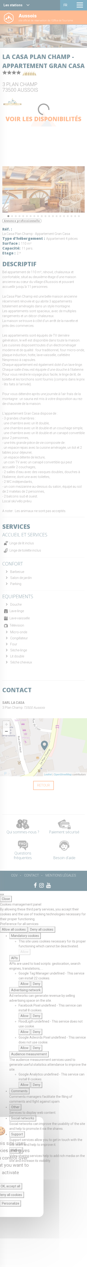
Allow (24, 952)
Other (15, 1107)
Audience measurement (29, 1054)
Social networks (22, 1118)
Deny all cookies (41, 929)
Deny (36, 984)
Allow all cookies (14, 929)
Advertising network (26, 990)
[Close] (2, 894)
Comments (19, 1091)
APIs (14, 958)
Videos (16, 1150)
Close (6, 899)
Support (17, 1134)
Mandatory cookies (25, 936)
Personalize (10, 1203)
